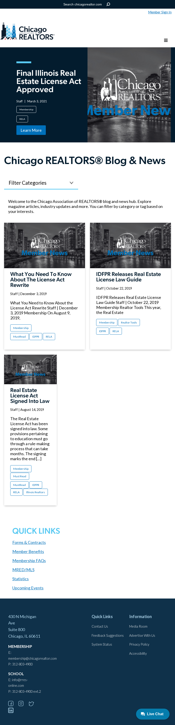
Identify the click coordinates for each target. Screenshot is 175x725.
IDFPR (35, 336)
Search (108, 4)
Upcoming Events (28, 587)
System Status (102, 644)
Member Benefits (28, 551)
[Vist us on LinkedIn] (13, 711)
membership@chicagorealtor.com (32, 658)
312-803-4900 (22, 664)
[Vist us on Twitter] (33, 704)
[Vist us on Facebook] (13, 704)
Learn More (31, 130)
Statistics (20, 578)
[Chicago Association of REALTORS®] (27, 31)
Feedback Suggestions (108, 635)
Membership (26, 109)
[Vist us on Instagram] (23, 704)
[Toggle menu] (166, 40)
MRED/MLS (23, 569)
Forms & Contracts (29, 542)
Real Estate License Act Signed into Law (29, 396)
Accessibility (138, 653)
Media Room (138, 626)
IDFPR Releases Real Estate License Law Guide (128, 277)
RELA (22, 119)
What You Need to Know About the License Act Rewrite (41, 280)
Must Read (19, 476)
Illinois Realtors (35, 492)
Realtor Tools (129, 322)
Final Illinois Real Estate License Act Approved (48, 82)
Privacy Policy (139, 644)
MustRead (19, 336)
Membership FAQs (29, 560)
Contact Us (100, 626)
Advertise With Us (142, 635)
